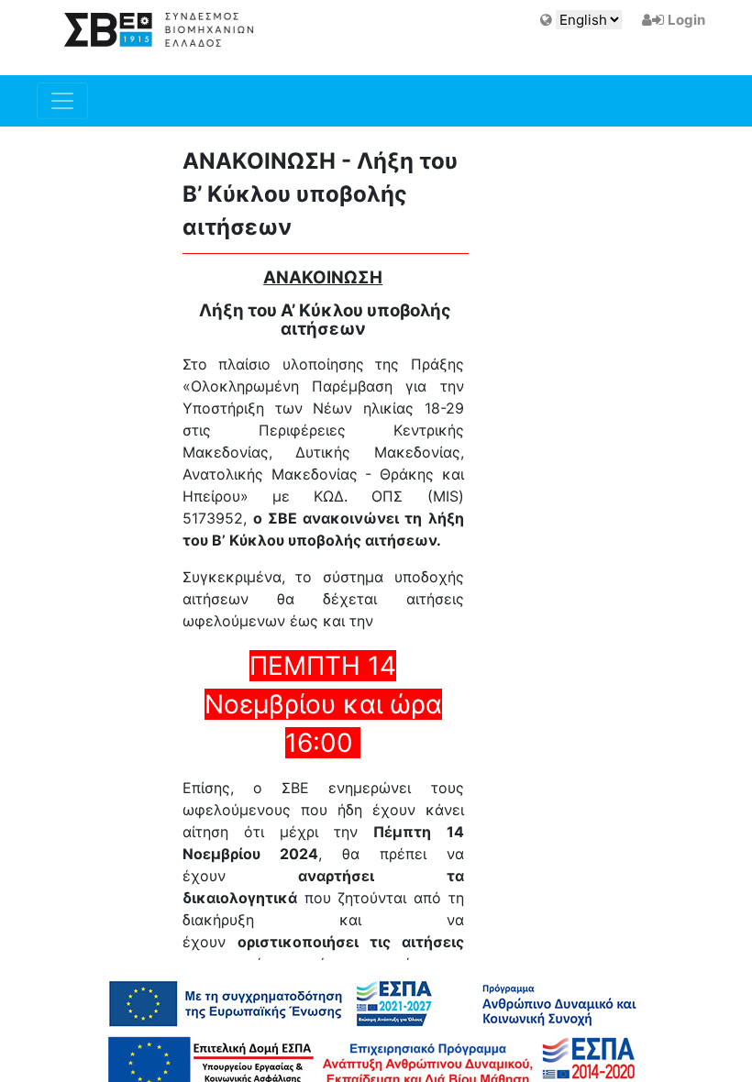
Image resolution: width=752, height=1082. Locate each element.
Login (686, 19)
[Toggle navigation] (62, 101)
